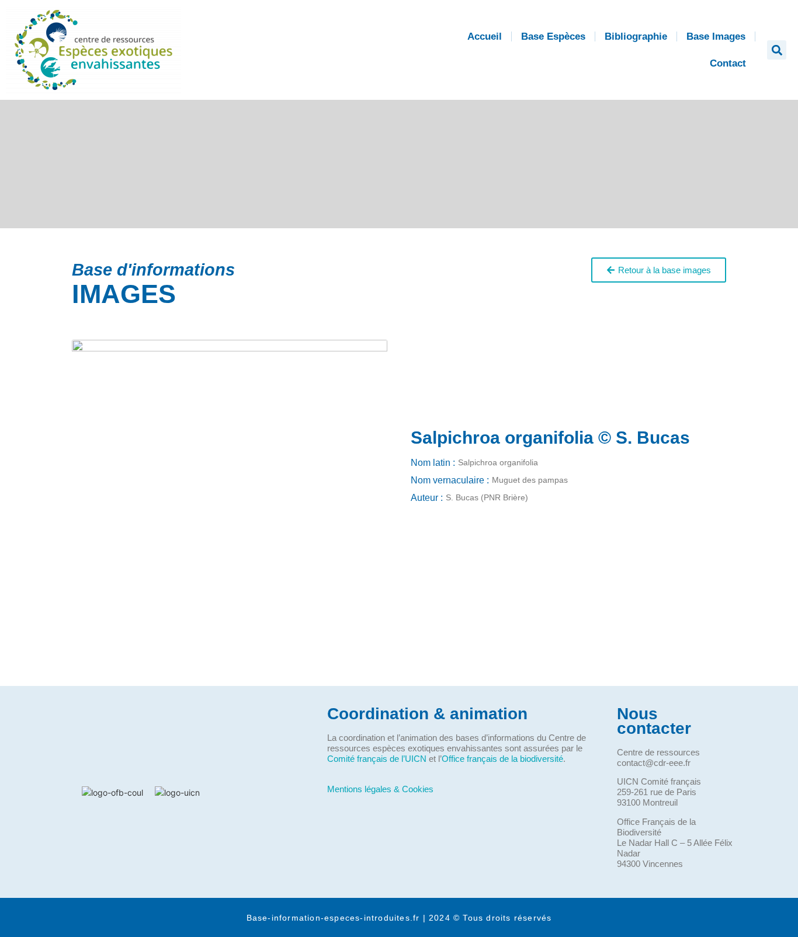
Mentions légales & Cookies (380, 789)
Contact (728, 63)
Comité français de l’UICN (376, 759)
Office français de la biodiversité (502, 759)
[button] (776, 50)
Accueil (484, 36)
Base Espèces (553, 36)
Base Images (715, 36)
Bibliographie (636, 36)
